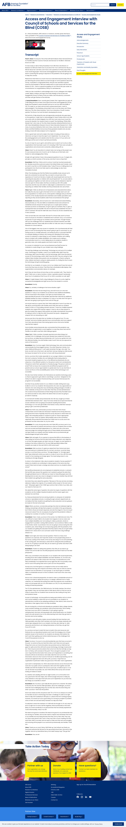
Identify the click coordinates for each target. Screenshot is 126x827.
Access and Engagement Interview (87, 73)
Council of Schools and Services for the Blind (54, 35)
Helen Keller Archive (56, 795)
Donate (120, 5)
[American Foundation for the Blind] (15, 4)
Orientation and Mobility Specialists (87, 67)
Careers (53, 797)
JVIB (52, 792)
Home (27, 14)
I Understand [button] (118, 824)
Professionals (81, 59)
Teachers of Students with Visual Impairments (86, 63)
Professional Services (45, 10)
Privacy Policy (99, 824)
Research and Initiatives (37, 14)
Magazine (58, 787)
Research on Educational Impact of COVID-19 (67, 14)
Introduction (80, 46)
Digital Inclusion (31, 10)
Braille (78, 816)
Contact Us (54, 800)
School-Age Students (83, 56)
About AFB (5, 10)
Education (49, 14)
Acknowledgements (82, 40)
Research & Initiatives (17, 10)
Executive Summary (82, 43)
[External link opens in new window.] (78, 797)
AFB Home (28, 784)
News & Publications (61, 10)
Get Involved (90, 10)
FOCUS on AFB (55, 790)
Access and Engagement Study (91, 14)
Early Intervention (82, 50)
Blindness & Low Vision (76, 10)
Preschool (80, 53)
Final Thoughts (81, 70)
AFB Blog (53, 784)
